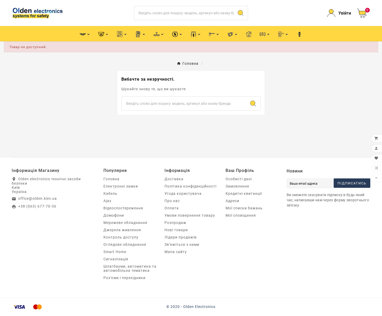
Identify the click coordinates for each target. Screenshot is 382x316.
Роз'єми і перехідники (124, 278)
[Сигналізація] (265, 33)
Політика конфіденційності (190, 186)
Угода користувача (183, 193)
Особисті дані (239, 179)
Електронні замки (120, 186)
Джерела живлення (122, 230)
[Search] (240, 13)
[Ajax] (85, 33)
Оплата (171, 208)
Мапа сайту (175, 252)
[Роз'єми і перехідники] (299, 34)
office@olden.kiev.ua (37, 198)
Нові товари (176, 230)
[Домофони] (140, 33)
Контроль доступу (121, 237)
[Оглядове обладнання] (196, 33)
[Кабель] (232, 33)
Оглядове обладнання (124, 244)
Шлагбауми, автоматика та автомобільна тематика (129, 268)
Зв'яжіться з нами (181, 244)
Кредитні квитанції (244, 193)
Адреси (232, 201)
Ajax (107, 201)
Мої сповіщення (241, 215)
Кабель (110, 193)
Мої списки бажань (244, 208)
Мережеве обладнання (125, 223)
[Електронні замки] (283, 33)
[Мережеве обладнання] (159, 33)
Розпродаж (175, 223)
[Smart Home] (249, 34)
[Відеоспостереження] (103, 33)
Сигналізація (115, 259)
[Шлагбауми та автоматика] (214, 33)
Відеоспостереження (123, 208)
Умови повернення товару (189, 215)
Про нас (172, 201)
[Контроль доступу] (122, 33)
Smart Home (114, 252)
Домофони (113, 215)
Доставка (173, 179)
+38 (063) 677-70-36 (37, 206)
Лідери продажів (180, 237)
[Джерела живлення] (177, 33)
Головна (111, 179)
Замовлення (237, 186)
